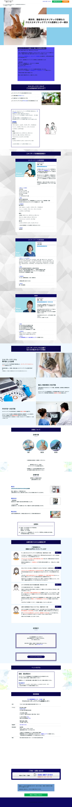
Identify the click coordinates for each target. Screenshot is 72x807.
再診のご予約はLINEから (36, 794)
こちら (29, 718)
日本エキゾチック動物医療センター (44, 170)
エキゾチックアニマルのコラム (36, 656)
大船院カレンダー (44, 733)
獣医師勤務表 (65, 1)
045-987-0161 (40, 644)
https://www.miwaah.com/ (25, 66)
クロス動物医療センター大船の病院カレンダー (37, 70)
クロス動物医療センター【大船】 (35, 699)
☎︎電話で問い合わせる (57, 1)
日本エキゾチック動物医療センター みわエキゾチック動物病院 (29, 56)
